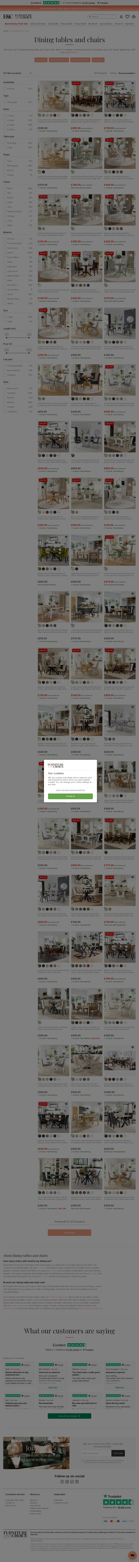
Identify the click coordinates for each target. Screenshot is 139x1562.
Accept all (70, 796)
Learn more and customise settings (70, 790)
